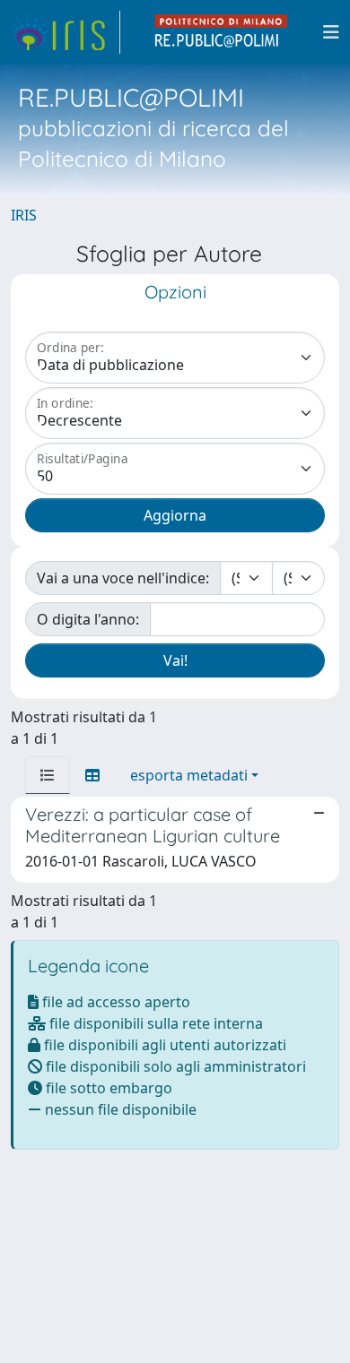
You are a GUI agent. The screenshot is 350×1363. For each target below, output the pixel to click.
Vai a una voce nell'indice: (123, 578)
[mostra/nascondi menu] (331, 32)
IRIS (24, 215)
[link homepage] (65, 32)
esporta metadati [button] (189, 775)
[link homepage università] (221, 32)
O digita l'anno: (88, 619)
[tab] (47, 775)
